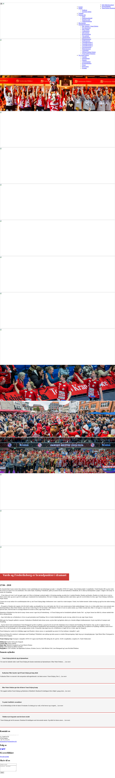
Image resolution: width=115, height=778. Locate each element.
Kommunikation (86, 63)
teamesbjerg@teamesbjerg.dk (8, 741)
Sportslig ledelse (86, 11)
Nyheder (81, 13)
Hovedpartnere (86, 28)
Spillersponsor (86, 41)
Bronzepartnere (86, 34)
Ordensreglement (87, 21)
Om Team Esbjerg (84, 55)
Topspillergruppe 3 (87, 45)
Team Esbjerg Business (108, 8)
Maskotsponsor (86, 49)
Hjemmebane (86, 58)
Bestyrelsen (85, 66)
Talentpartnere (86, 37)
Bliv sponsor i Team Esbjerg (90, 26)
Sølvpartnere (85, 32)
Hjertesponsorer (86, 39)
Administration (86, 61)
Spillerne (84, 10)
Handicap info (86, 20)
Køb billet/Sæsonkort (108, 5)
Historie (84, 60)
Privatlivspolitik (4, 756)
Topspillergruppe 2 (87, 44)
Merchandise (82, 23)
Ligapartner (85, 50)
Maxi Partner (85, 29)
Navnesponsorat (86, 47)
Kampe (81, 7)
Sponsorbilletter (106, 6)
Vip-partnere (85, 36)
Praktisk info (82, 15)
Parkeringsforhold (87, 18)
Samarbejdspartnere (84, 24)
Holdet (80, 8)
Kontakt (84, 68)
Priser (83, 16)
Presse (84, 65)
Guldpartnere (86, 31)
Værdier (84, 57)
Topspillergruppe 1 (87, 42)
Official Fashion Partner (89, 52)
